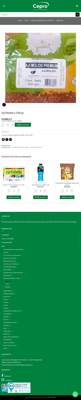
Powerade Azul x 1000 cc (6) (40, 185)
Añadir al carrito (23, 125)
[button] (75, 394)
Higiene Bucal (7, 291)
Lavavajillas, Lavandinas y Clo (12, 311)
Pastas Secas (7, 331)
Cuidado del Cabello (9, 267)
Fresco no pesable (7, 238)
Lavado (5, 308)
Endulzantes (7, 275)
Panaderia (6, 325)
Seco (27, 20)
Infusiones (6, 296)
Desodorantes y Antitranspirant (13, 272)
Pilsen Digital (52, 397)
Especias (59, 20)
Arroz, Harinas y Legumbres (11, 255)
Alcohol (5, 252)
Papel (5, 328)
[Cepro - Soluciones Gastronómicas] (40, 6)
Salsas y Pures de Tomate (10, 337)
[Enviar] (78, 14)
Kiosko (5, 299)
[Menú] (4, 6)
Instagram (8, 380)
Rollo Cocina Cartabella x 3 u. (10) (13, 185)
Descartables (7, 269)
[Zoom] (4, 105)
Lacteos (5, 302)
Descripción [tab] (5, 147)
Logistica (6, 317)
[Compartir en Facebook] (6, 139)
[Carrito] (77, 6)
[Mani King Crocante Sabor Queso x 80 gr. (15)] (67, 174)
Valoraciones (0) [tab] (36, 147)
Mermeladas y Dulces (9, 322)
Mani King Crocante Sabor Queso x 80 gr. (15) (67, 184)
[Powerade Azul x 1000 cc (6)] (40, 174)
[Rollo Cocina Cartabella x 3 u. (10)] (14, 174)
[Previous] (1, 182)
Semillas (7, 287)
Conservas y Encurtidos (10, 264)
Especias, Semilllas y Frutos (42, 20)
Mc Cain (5, 319)
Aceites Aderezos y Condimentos (13, 249)
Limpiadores (7, 314)
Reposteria (6, 334)
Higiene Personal (8, 293)
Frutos (7, 284)
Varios (5, 348)
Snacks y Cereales (8, 342)
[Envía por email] (10, 139)
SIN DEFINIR (7, 339)
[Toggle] (79, 235)
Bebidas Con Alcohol (9, 258)
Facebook (7, 376)
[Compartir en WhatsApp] (3, 139)
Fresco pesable (6, 242)
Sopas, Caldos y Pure (9, 345)
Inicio (20, 20)
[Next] (79, 182)
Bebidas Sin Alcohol (9, 261)
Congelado (5, 235)
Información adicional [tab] (20, 147)
